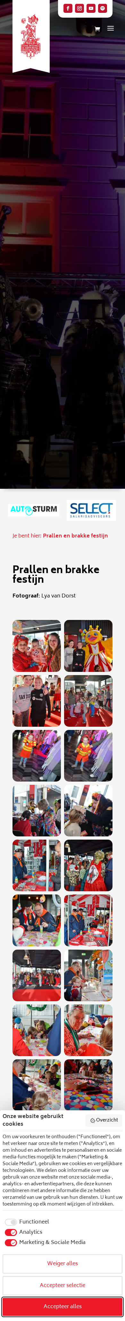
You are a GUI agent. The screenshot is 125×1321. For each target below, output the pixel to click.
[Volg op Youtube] (91, 8)
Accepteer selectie (62, 1285)
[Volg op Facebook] (67, 8)
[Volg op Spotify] (102, 8)
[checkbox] (26, 1222)
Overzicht (107, 1120)
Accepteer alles (63, 1306)
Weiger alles (62, 1263)
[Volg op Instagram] (79, 8)
